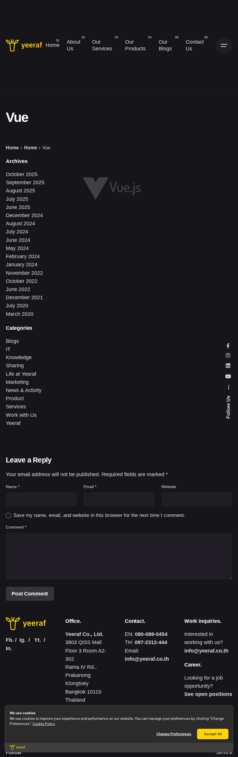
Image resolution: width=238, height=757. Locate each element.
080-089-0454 (151, 634)
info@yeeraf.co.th (147, 659)
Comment (16, 527)
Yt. (37, 640)
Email (90, 486)
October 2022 (21, 281)
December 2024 (24, 215)
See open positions (208, 694)
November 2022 (24, 273)
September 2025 (25, 182)
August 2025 (20, 191)
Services (16, 406)
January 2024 (21, 264)
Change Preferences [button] (173, 734)
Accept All (213, 734)
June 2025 (18, 207)
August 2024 (20, 223)
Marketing (17, 382)
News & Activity (24, 390)
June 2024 (18, 240)
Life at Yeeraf (21, 374)
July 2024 (17, 232)
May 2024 (17, 248)
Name (12, 486)
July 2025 (17, 199)
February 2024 (23, 256)
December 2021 (24, 297)
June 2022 (18, 289)
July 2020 (17, 306)
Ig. (22, 640)
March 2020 (19, 314)
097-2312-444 (151, 642)
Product (15, 398)
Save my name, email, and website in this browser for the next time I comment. (99, 515)
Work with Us (21, 415)
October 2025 (21, 174)
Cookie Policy (44, 723)
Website (168, 486)
